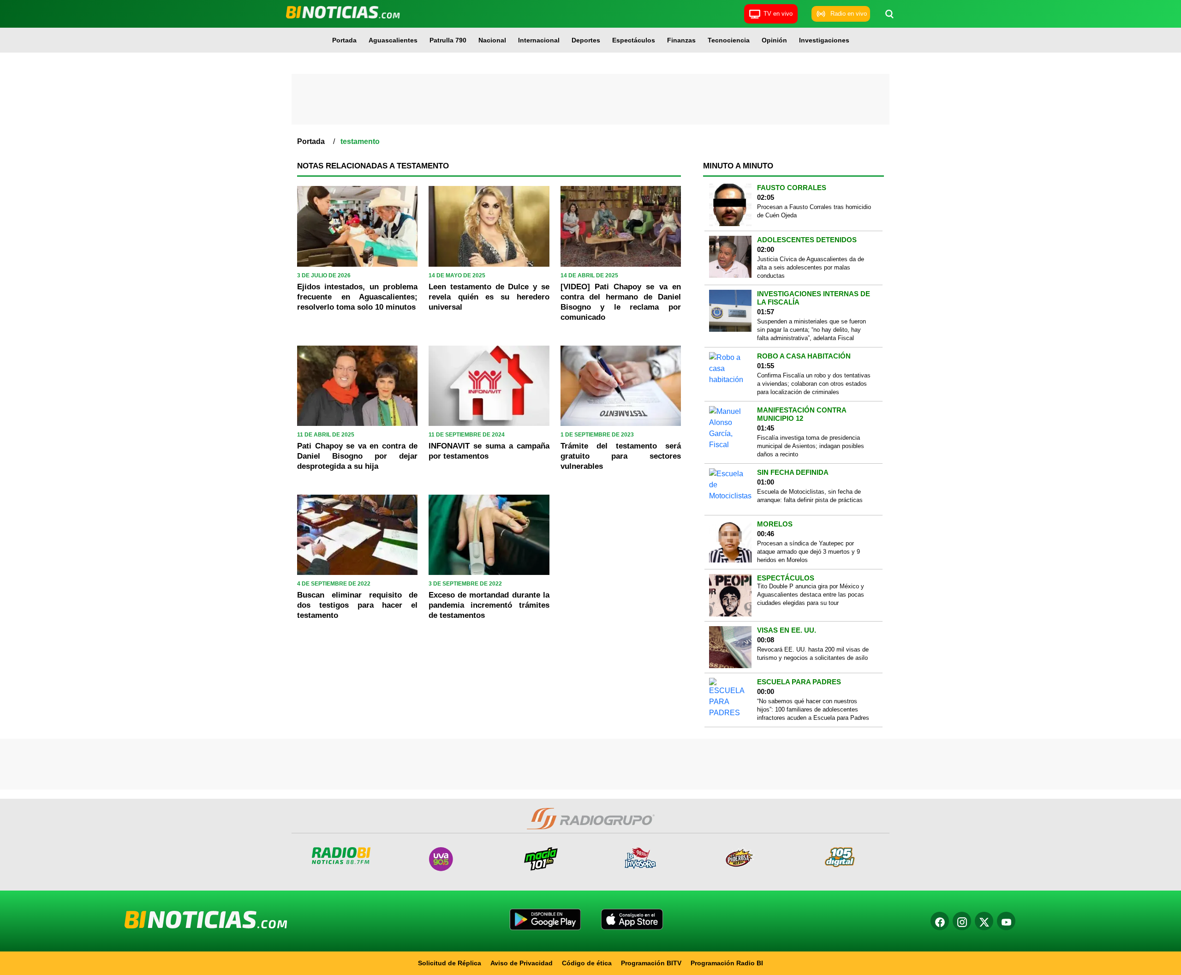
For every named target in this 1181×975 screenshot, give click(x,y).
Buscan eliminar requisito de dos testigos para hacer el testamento (357, 605)
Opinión (774, 40)
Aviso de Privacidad (521, 963)
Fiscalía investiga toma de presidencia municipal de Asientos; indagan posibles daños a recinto (810, 446)
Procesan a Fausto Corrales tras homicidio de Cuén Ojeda (814, 211)
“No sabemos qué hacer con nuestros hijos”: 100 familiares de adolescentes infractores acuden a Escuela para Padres (813, 709)
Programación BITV (651, 963)
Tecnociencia (729, 40)
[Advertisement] (590, 99)
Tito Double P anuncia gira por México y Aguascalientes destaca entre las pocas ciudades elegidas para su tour (810, 594)
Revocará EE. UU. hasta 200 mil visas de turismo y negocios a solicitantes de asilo (813, 653)
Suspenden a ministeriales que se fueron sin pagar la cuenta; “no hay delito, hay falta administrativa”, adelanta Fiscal (811, 329)
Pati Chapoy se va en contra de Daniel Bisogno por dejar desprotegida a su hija (357, 456)
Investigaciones (824, 40)
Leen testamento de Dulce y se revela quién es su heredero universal (489, 296)
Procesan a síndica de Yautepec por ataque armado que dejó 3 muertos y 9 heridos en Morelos (808, 551)
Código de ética (587, 963)
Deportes (586, 40)
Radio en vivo (848, 13)
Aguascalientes (393, 40)
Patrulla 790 (447, 40)
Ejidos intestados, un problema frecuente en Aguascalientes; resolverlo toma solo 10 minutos (357, 296)
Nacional (492, 40)
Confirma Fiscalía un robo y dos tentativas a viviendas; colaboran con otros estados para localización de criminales (814, 383)
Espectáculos (633, 40)
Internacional (539, 40)
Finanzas (681, 40)
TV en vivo (778, 13)
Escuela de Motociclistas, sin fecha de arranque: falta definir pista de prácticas (810, 495)
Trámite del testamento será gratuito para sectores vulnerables (621, 456)
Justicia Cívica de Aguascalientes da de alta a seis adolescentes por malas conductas (810, 267)
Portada (344, 40)
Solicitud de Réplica (449, 963)
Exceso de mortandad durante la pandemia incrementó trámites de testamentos (489, 605)
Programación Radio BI (727, 963)
